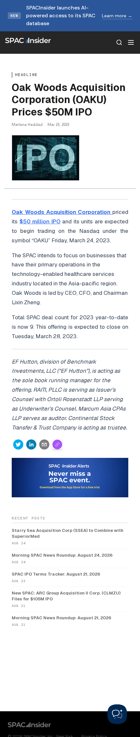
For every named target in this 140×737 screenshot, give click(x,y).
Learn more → (117, 16)
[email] (44, 444)
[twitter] (18, 444)
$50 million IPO (40, 221)
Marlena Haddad (27, 124)
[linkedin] (31, 444)
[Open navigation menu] (131, 42)
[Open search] (119, 42)
